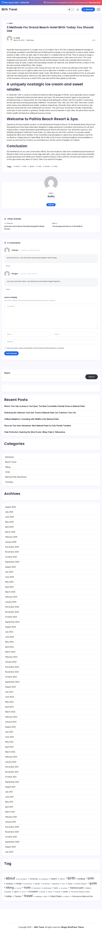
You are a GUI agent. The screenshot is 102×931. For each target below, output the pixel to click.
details (37, 884)
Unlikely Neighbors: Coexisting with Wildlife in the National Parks (31, 419)
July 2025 (9, 572)
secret (42, 892)
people (8, 892)
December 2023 (12, 667)
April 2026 (9, 527)
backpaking (44, 879)
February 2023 (11, 717)
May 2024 (9, 642)
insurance (37, 888)
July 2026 (9, 512)
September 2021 (12, 782)
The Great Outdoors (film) (80, 892)
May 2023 (9, 702)
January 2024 (10, 662)
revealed (33, 891)
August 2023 (10, 687)
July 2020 (9, 852)
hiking (10, 887)
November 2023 (12, 672)
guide (93, 883)
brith (91, 878)
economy (46, 884)
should (47, 166)
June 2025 (9, 577)
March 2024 (10, 652)
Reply (8, 266)
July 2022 (9, 732)
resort (23, 892)
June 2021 (9, 797)
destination (28, 884)
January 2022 (10, 762)
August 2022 (10, 727)
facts (63, 884)
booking (81, 879)
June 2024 (9, 637)
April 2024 (9, 647)
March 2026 (10, 532)
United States (56, 896)
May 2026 (9, 522)
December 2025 (12, 547)
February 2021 (11, 817)
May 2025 (9, 582)
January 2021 (10, 822)
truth (45, 896)
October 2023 (11, 677)
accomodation (22, 879)
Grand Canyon (81, 884)
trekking (38, 896)
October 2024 (11, 617)
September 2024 (12, 622)
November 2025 (12, 552)
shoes (50, 892)
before (62, 879)
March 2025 (10, 592)
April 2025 (9, 587)
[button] (71, 9)
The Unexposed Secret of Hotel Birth (67, 226)
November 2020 (12, 832)
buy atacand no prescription (38, 281)
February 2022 (11, 757)
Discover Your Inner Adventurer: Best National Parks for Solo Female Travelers (37, 425)
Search (7, 373)
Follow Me (51, 204)
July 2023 (9, 692)
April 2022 (9, 747)
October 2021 (10, 777)
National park (76, 887)
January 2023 (10, 722)
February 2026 (11, 537)
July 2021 (9, 792)
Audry (18, 38)
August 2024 (10, 627)
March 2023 (10, 712)
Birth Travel (9, 9)
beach (17, 166)
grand (32, 166)
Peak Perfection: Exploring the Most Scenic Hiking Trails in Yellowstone (34, 432)
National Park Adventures (16, 477)
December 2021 (12, 767)
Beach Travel (10, 462)
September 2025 (12, 562)
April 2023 (9, 707)
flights (70, 884)
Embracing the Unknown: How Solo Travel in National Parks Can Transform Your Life (40, 412)
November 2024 (12, 612)
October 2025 (11, 557)
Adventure (9, 457)
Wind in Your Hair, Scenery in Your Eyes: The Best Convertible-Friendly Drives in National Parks (44, 406)
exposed (55, 884)
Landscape (47, 888)
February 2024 (11, 657)
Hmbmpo (15, 250)
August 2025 (10, 567)
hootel (19, 888)
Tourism (17, 896)
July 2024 (9, 632)
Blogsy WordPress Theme (72, 927)
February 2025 (11, 597)
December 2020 (12, 827)
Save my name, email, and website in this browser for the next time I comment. (35, 348)
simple (65, 892)
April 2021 (9, 807)
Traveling (9, 482)
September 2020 (12, 842)
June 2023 (9, 697)
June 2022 (9, 737)
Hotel (7, 472)
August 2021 (10, 787)
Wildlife (66, 896)
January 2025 (10, 602)
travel (28, 896)
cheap (18, 883)
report (16, 892)
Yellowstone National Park (82, 896)
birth (24, 166)
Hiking (7, 467)
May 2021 (9, 802)
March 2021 (10, 812)
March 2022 (10, 752)
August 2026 (10, 507)
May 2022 (9, 742)
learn (56, 888)
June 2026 (9, 517)
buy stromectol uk (26, 258)
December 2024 (12, 607)
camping (9, 884)
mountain (64, 888)
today (55, 166)
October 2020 (11, 837)
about (10, 878)
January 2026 (10, 542)
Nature (88, 888)
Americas (34, 879)
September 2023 (12, 682)
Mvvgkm (15, 274)
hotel (39, 166)
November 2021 (11, 772)
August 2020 (10, 847)
